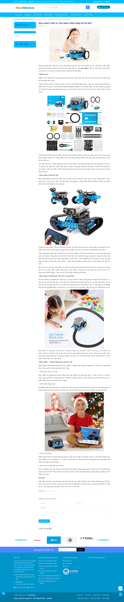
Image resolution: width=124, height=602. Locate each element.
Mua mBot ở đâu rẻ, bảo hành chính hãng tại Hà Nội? (65, 22)
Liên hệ (67, 566)
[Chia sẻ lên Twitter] (49, 491)
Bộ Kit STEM (48, 15)
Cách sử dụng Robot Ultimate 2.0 (50, 576)
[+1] (56, 491)
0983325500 (23, 2)
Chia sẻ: (41, 491)
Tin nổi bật (22, 44)
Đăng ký (107, 2)
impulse (49, 598)
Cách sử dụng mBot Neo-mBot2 (50, 578)
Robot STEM (37, 15)
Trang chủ (18, 15)
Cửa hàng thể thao (39, 598)
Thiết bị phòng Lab (61, 15)
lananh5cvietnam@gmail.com (25, 587)
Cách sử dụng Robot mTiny (48, 561)
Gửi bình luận (44, 521)
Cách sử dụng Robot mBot (48, 563)
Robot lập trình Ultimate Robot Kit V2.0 (18, 595)
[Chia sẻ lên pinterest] (52, 491)
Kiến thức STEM (76, 15)
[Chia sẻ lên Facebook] (46, 491)
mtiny (17, 36)
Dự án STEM (88, 15)
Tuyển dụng (68, 563)
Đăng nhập (97, 2)
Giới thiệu (27, 15)
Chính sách (68, 561)
